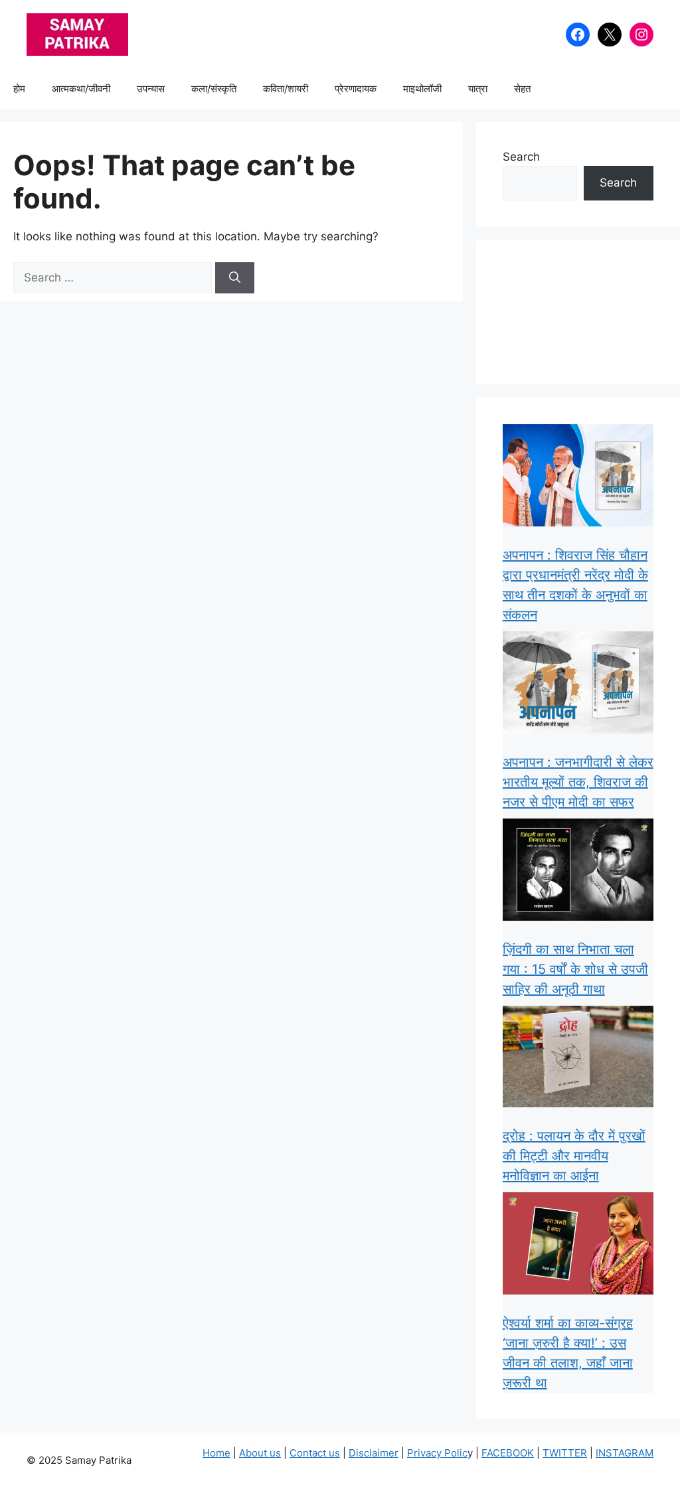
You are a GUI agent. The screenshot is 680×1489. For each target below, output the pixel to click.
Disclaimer (373, 1453)
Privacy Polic (437, 1453)
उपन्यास (151, 88)
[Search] (234, 278)
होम (19, 88)
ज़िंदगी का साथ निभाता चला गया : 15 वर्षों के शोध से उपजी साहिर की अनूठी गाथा (575, 969)
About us (260, 1453)
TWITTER (565, 1453)
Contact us (315, 1453)
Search (521, 156)
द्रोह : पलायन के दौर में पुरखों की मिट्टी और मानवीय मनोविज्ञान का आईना (574, 1156)
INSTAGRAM (624, 1453)
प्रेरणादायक (356, 88)
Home (216, 1453)
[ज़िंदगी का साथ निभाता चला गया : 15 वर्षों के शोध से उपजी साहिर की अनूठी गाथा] (578, 872)
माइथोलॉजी (422, 88)
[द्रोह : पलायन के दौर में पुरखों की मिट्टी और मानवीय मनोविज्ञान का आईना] (578, 1059)
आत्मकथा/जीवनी (81, 88)
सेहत (522, 88)
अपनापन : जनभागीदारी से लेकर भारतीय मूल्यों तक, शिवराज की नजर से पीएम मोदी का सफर (578, 782)
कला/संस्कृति (213, 88)
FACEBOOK (507, 1453)
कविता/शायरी (285, 88)
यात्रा (477, 88)
